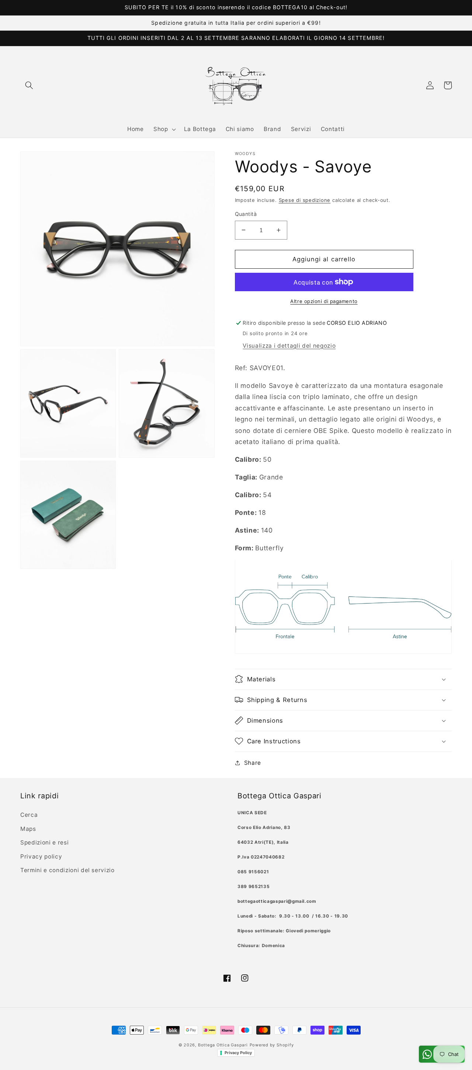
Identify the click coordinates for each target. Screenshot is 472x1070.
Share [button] (252, 762)
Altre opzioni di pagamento (323, 301)
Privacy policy (41, 856)
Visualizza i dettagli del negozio (289, 345)
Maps (28, 828)
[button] (29, 85)
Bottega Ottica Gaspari (223, 1044)
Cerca (29, 814)
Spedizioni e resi (44, 842)
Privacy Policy (238, 1052)
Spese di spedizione (305, 200)
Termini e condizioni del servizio (67, 870)
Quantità (246, 214)
